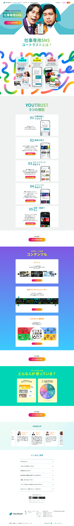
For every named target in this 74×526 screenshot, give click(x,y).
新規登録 (68, 2)
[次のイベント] (55, 274)
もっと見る (37, 280)
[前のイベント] (18, 274)
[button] (14, 2)
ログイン (64, 2)
